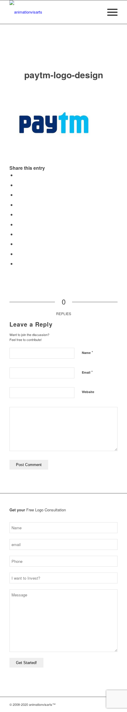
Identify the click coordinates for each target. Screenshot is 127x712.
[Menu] (109, 12)
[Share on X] (17, 185)
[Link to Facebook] (95, 704)
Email (87, 372)
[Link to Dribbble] (104, 704)
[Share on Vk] (17, 244)
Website (88, 392)
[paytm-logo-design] (64, 52)
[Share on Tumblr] (17, 234)
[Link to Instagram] (86, 704)
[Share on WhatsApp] (17, 205)
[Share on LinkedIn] (17, 224)
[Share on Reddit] (17, 254)
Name (87, 352)
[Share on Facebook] (17, 175)
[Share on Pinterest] (17, 214)
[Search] (95, 12)
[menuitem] (95, 12)
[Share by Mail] (17, 263)
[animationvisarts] (52, 12)
